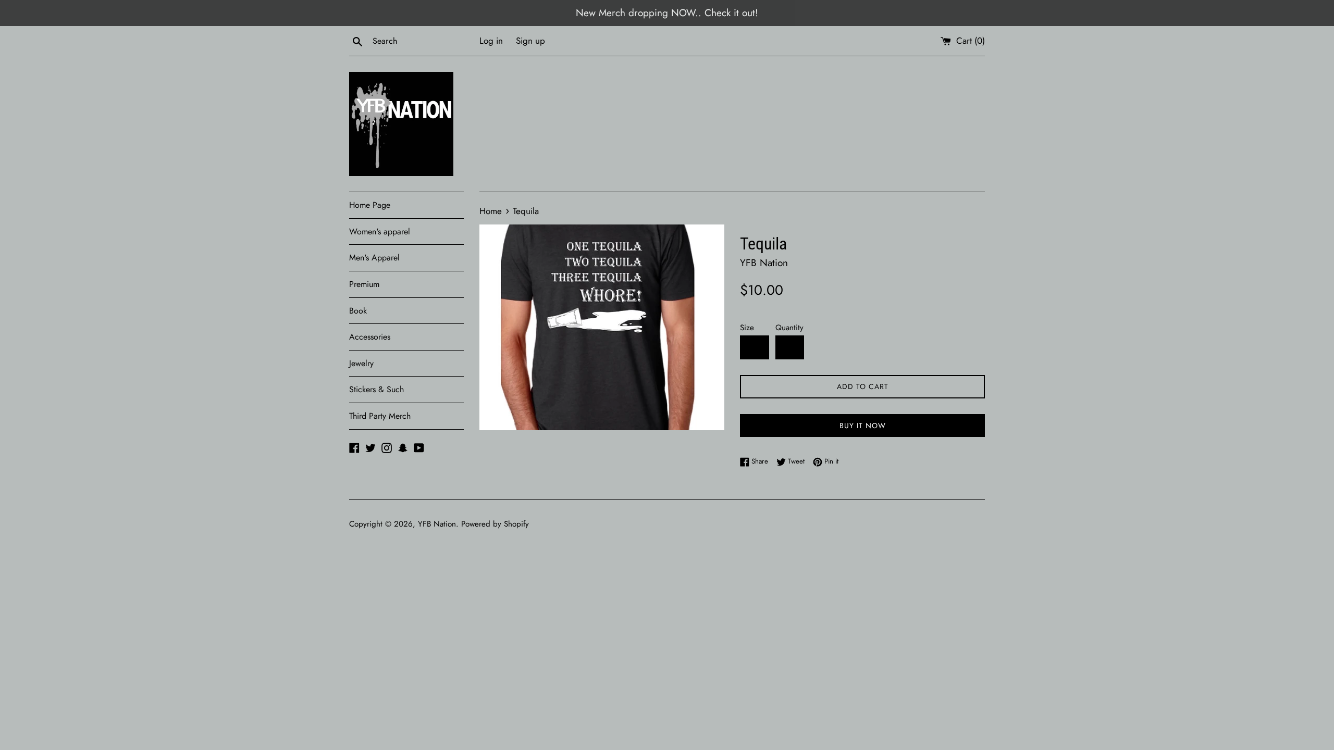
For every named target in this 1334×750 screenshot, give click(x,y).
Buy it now (862, 425)
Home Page (369, 205)
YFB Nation (437, 524)
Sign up (530, 40)
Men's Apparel (374, 258)
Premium (364, 284)
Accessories (369, 337)
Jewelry (361, 363)
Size (747, 327)
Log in (491, 40)
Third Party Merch (380, 416)
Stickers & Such (376, 389)
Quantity (789, 327)
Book (358, 311)
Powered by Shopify (495, 524)
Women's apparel (379, 232)
